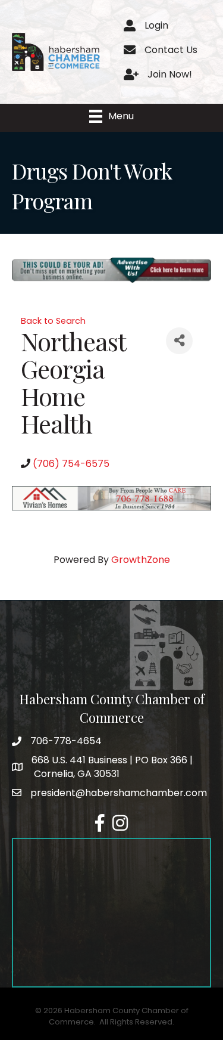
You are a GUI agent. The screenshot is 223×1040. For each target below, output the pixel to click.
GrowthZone (140, 560)
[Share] (179, 340)
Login (156, 25)
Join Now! (169, 74)
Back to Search (53, 321)
